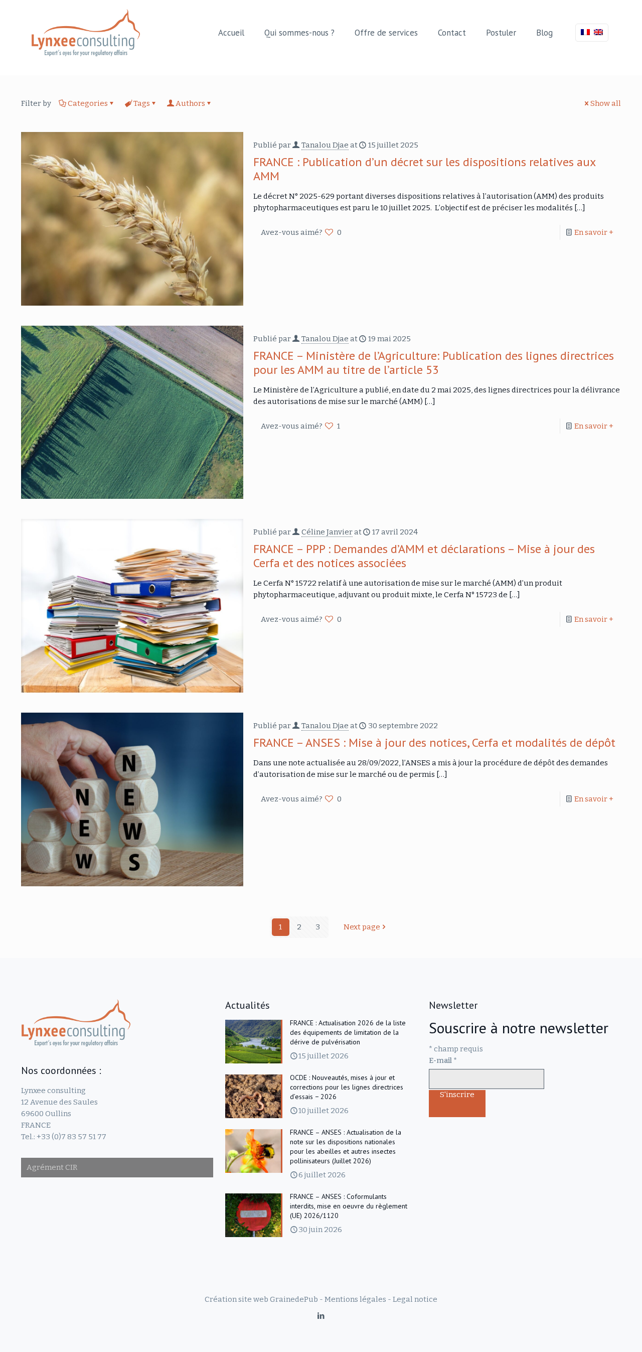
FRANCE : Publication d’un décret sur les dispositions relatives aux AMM (424, 169)
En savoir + (593, 232)
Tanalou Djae (325, 145)
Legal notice (415, 1299)
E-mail (443, 1060)
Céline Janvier (327, 531)
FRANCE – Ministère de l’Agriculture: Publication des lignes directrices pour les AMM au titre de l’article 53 (433, 362)
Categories (88, 103)
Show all (605, 103)
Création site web (236, 1299)
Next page (362, 926)
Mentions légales (355, 1299)
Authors (190, 103)
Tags (141, 103)
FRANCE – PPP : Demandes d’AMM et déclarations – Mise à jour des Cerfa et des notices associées (424, 556)
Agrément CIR (52, 1167)
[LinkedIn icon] (321, 1315)
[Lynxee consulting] (85, 32)
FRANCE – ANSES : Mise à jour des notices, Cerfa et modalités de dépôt (434, 742)
